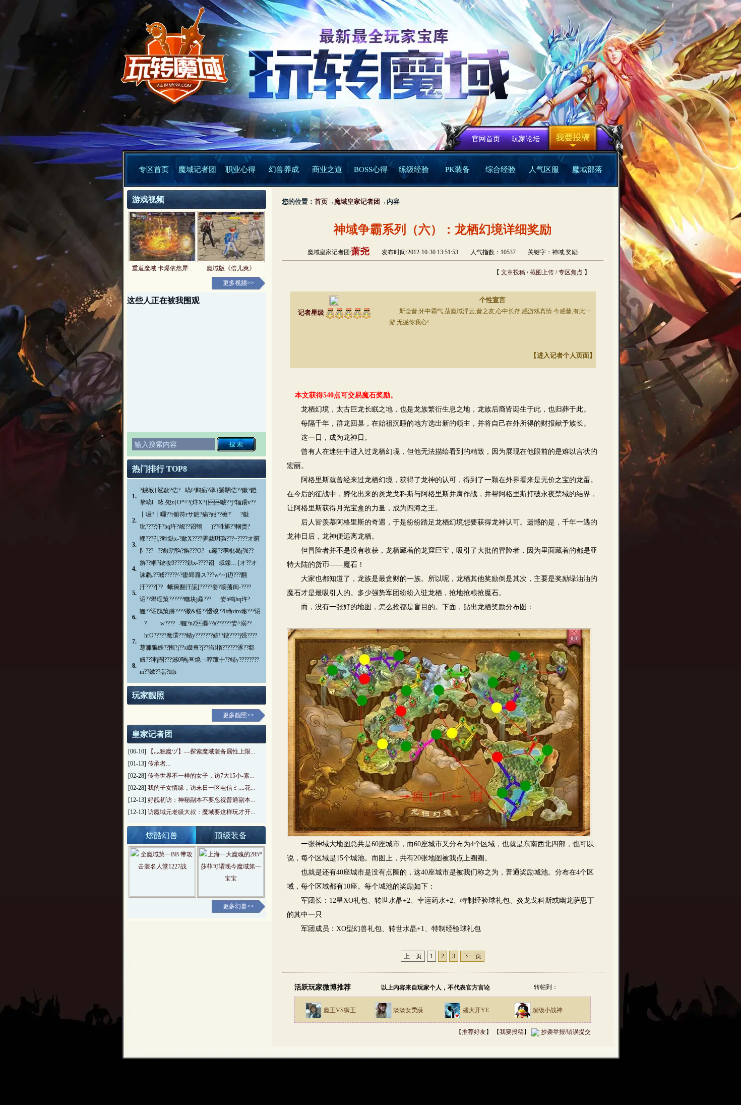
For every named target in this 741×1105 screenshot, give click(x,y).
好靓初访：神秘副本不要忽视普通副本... (201, 799)
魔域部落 (587, 169)
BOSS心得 (371, 169)
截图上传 (542, 272)
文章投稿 (513, 272)
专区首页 (154, 169)
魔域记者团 (197, 169)
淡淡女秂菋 (408, 1010)
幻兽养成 (284, 169)
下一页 (472, 956)
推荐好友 (474, 1031)
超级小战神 (547, 1010)
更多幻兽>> (238, 906)
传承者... (159, 763)
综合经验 (500, 169)
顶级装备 (231, 835)
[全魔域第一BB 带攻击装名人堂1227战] (162, 871)
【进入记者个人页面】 (563, 355)
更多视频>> (238, 282)
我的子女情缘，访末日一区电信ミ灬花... (201, 787)
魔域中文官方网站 (170, 61)
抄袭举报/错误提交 (566, 1031)
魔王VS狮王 (340, 1010)
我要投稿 (572, 138)
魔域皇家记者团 (357, 201)
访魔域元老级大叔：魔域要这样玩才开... (201, 812)
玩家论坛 (526, 139)
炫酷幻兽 (162, 835)
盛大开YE (476, 1010)
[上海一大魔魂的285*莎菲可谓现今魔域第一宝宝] (231, 871)
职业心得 (240, 169)
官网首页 (486, 139)
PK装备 (457, 169)
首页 (321, 201)
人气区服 (544, 169)
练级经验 (414, 169)
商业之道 (327, 169)
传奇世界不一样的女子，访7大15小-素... (201, 775)
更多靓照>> (238, 715)
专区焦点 (571, 272)
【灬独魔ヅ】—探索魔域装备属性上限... (201, 751)
